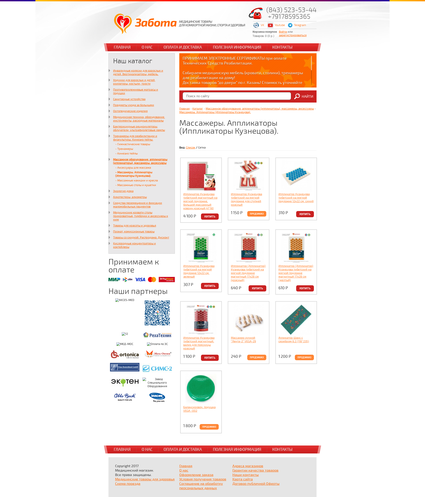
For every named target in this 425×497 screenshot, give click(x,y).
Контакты (282, 47)
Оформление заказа (196, 475)
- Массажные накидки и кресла (136, 180)
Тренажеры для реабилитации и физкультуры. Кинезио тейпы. (135, 137)
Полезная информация (237, 47)
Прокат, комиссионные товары (134, 231)
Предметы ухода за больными (133, 105)
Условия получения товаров (202, 479)
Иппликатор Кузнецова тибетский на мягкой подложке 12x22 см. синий (296, 197)
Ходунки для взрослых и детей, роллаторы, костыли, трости (134, 82)
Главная (122, 47)
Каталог (197, 108)
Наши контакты (245, 475)
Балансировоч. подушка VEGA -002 (199, 409)
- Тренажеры (124, 149)
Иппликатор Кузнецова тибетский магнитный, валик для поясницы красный (198, 343)
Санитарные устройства (129, 99)
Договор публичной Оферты (256, 484)
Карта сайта (242, 479)
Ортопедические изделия (130, 111)
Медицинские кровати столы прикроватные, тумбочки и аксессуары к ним (140, 216)
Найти (307, 96)
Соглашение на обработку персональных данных (201, 486)
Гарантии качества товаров (255, 470)
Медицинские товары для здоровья (145, 479)
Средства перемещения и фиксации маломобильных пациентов (137, 204)
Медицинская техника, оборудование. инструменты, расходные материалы (139, 118)
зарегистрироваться (293, 35)
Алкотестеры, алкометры (130, 197)
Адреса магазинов (247, 466)
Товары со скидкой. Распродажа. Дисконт (141, 237)
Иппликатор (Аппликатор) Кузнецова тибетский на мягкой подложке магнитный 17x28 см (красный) (248, 273)
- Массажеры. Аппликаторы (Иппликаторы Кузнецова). (133, 174)
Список (190, 147)
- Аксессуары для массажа (133, 167)
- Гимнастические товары (132, 144)
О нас (147, 47)
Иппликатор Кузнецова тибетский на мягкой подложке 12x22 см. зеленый (198, 271)
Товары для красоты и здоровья (134, 225)
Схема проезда (127, 484)
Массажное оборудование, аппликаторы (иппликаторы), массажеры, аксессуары (140, 161)
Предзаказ (257, 213)
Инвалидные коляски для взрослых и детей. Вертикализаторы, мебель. (138, 72)
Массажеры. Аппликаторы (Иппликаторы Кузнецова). (215, 112)
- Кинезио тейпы (126, 153)
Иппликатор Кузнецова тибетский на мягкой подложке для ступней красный (246, 199)
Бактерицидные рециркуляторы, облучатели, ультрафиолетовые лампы (139, 128)
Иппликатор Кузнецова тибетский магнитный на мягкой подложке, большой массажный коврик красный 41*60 (200, 201)
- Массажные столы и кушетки (135, 185)
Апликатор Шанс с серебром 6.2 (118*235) (293, 339)
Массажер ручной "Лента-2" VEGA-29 (243, 339)
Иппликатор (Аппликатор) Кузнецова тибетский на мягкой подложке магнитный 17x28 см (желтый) (295, 273)
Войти (283, 32)
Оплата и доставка (183, 47)
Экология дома (123, 191)
